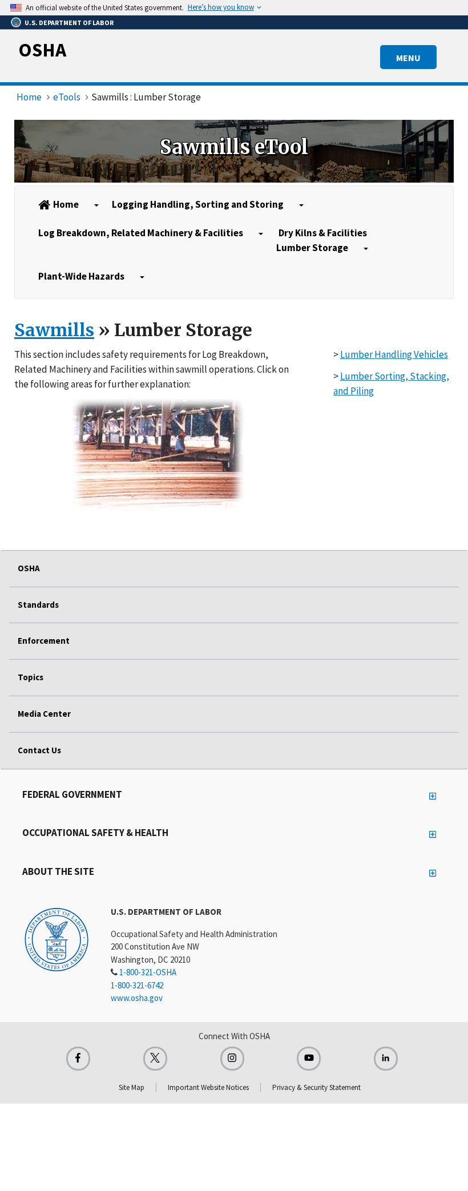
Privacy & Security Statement (316, 1087)
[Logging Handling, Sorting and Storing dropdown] (301, 205)
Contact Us (39, 750)
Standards (38, 604)
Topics (30, 677)
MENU (408, 57)
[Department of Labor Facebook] (78, 1059)
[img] (234, 151)
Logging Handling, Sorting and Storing (198, 204)
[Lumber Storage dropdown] (366, 249)
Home (29, 97)
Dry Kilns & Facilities (323, 233)
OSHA (42, 50)
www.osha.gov (137, 997)
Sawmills (54, 330)
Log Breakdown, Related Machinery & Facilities (140, 233)
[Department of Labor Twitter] (155, 1059)
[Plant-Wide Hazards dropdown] (142, 277)
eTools (66, 97)
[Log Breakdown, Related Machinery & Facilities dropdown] (261, 234)
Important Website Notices (208, 1087)
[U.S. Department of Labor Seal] (56, 939)
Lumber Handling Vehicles (394, 354)
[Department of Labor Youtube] (309, 1059)
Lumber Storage (312, 247)
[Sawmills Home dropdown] (96, 205)
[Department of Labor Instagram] (232, 1059)
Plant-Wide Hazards (81, 276)
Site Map (131, 1087)
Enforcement (44, 640)
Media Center (44, 713)
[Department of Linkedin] (386, 1059)
